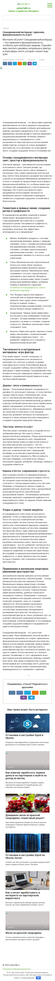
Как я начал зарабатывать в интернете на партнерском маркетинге (22, 895)
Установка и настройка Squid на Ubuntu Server (25, 856)
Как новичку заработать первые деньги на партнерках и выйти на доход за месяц (26, 775)
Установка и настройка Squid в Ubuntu (24, 736)
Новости (31, 60)
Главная (6, 28)
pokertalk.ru (23, 8)
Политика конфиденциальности (16, 969)
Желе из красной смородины (23, 932)
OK (38, 978)
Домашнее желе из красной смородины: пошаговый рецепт (25, 817)
